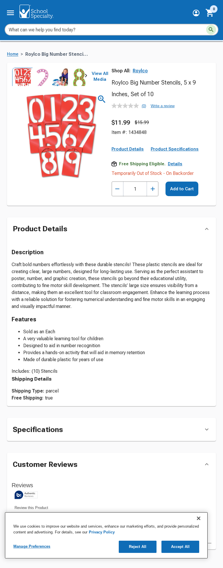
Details (175, 163)
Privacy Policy (102, 532)
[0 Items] (210, 12)
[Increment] (153, 189)
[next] (86, 77)
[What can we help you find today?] (211, 30)
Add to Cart (182, 188)
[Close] (198, 518)
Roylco (140, 71)
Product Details (128, 149)
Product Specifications (175, 149)
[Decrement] (117, 189)
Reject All (137, 546)
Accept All (180, 546)
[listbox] (49, 76)
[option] (21, 76)
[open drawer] (10, 13)
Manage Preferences (31, 546)
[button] (196, 13)
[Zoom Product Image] (102, 99)
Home (12, 54)
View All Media (100, 76)
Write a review (163, 106)
